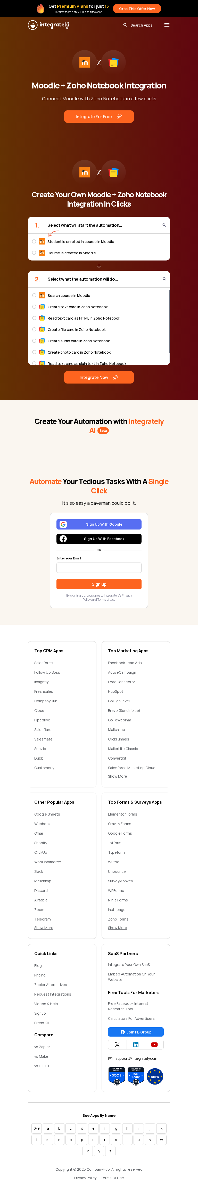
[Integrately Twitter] (117, 1044)
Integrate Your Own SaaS (129, 964)
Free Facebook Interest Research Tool (128, 1006)
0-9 (37, 1128)
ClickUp (40, 852)
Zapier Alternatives (50, 984)
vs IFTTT (42, 1065)
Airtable (41, 900)
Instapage (117, 909)
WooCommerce (47, 861)
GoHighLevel (119, 700)
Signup (40, 1013)
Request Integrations (52, 994)
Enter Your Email (68, 558)
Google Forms (120, 833)
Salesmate (43, 739)
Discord (41, 890)
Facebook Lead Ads (125, 662)
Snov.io (40, 748)
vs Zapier (42, 1046)
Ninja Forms (118, 900)
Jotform (114, 842)
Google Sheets (47, 814)
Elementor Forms (122, 814)
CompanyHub (45, 700)
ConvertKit (117, 758)
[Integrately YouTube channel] (154, 1044)
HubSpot (115, 691)
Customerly (44, 767)
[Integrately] (48, 25)
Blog (38, 965)
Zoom (39, 909)
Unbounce (117, 871)
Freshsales (43, 691)
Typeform (116, 852)
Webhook (42, 823)
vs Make (41, 1056)
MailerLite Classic (123, 748)
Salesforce (43, 662)
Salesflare (43, 729)
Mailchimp (116, 729)
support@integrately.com (136, 1058)
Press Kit (41, 1022)
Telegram (42, 919)
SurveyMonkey (120, 880)
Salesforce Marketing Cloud (131, 767)
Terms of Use (106, 599)
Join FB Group (139, 1032)
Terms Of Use (112, 1177)
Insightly (41, 681)
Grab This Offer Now (137, 8)
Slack (38, 871)
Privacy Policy (85, 1177)
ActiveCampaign (122, 672)
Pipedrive (42, 720)
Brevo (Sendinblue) (124, 710)
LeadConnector (121, 681)
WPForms (116, 890)
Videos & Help (46, 1003)
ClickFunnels (118, 739)
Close (39, 710)
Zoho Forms (118, 919)
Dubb (39, 758)
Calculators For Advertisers (131, 1018)
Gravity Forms (119, 823)
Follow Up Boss (47, 672)
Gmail (39, 833)
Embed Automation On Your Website (131, 977)
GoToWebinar (119, 720)
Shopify (40, 842)
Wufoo (113, 861)
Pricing (40, 975)
